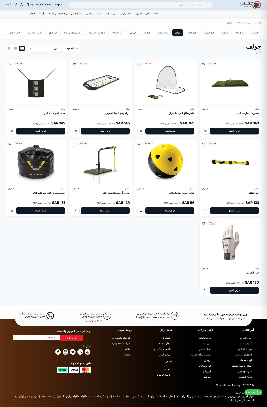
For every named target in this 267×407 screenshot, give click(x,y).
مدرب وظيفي (245, 371)
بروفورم (207, 360)
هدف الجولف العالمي (54, 113)
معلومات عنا (164, 343)
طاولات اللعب (110, 13)
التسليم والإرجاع (162, 349)
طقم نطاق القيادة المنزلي (181, 113)
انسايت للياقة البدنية (201, 354)
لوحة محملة (246, 360)
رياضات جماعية (243, 22)
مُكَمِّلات (42, 13)
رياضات (52, 13)
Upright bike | (218, 396)
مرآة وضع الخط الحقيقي (117, 113)
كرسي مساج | (132, 396)
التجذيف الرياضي (243, 354)
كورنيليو (207, 371)
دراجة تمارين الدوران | (199, 396)
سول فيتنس (205, 349)
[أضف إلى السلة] (205, 131)
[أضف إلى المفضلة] (203, 64)
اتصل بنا (166, 337)
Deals (127, 354)
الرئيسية (257, 22)
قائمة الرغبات (163, 374)
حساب (167, 369)
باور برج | (18, 396)
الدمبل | (60, 396)
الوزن (139, 13)
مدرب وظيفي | (31, 396)
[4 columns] (22, 48)
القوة (147, 13)
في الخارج (63, 13)
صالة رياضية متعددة (242, 365)
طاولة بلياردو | (71, 396)
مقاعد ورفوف (127, 13)
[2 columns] (9, 48)
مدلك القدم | (117, 396)
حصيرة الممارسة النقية (247, 113)
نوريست (207, 343)
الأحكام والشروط (121, 337)
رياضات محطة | (47, 396)
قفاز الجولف (252, 272)
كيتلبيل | (231, 400)
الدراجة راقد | (181, 396)
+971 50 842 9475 (40, 4)
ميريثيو (207, 376)
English (58, 4)
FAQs (127, 349)
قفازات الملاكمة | (165, 396)
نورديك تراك (205, 337)
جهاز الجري (246, 337)
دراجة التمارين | (147, 396)
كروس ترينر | (233, 396)
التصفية (70, 48)
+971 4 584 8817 (92, 321)
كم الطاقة (253, 192)
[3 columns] (15, 48)
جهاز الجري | (247, 396)
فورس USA (205, 365)
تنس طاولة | (86, 396)
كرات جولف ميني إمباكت (181, 192)
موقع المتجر (164, 354)
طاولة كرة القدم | (102, 396)
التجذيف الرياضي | (244, 400)
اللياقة (155, 13)
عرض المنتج (234, 131)
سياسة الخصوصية (121, 343)
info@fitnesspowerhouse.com (153, 317)
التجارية (32, 13)
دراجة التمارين (244, 349)
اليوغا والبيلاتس (93, 13)
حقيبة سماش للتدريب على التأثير (48, 192)
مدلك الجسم (77, 13)
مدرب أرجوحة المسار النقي (116, 192)
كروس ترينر (245, 343)
